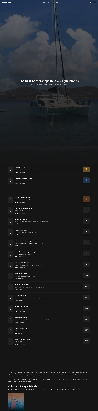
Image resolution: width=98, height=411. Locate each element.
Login (94, 2)
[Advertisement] (48, 190)
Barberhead (6, 2)
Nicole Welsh (89, 162)
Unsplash (94, 162)
